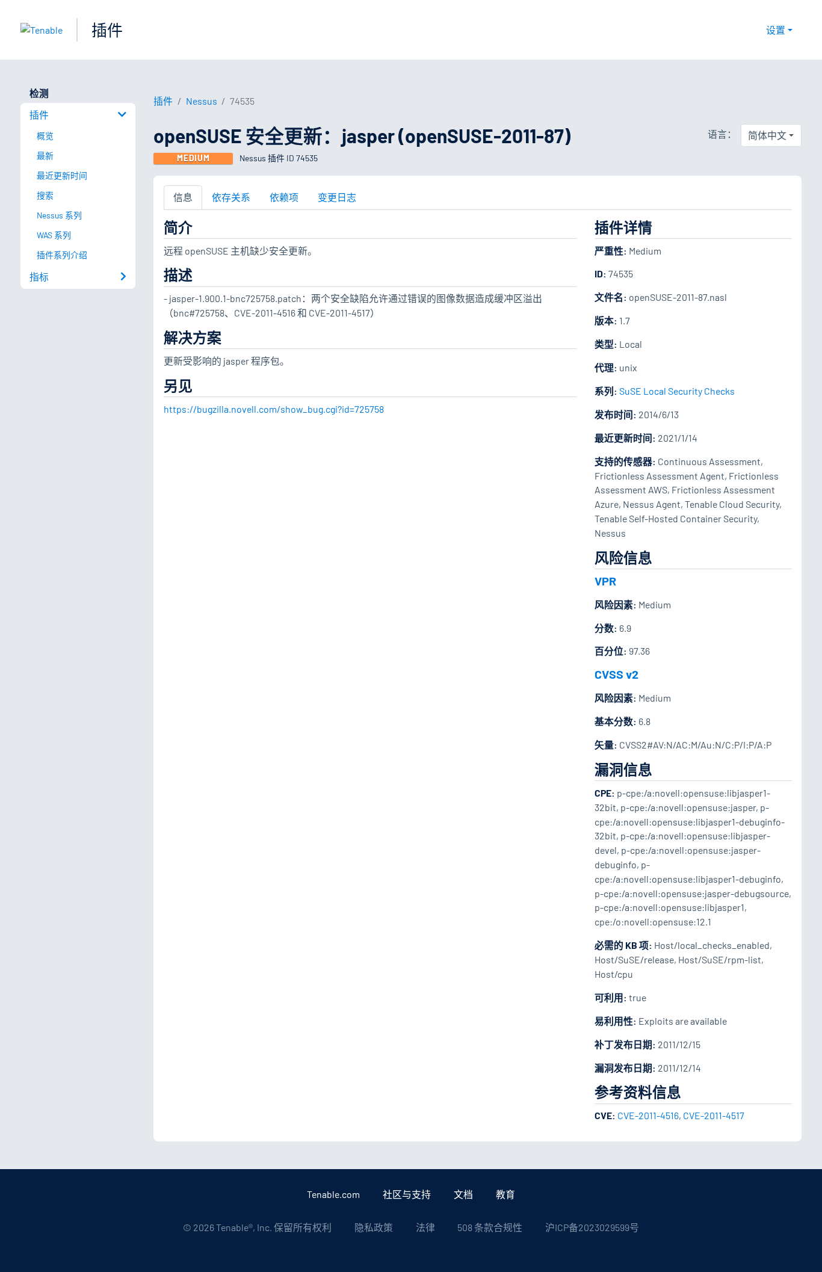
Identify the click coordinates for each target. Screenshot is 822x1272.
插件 (107, 29)
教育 (505, 1194)
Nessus (201, 101)
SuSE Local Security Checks (677, 391)
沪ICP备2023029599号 (592, 1227)
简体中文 (767, 135)
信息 (183, 197)
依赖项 (284, 197)
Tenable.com (333, 1194)
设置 (775, 30)
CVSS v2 (616, 674)
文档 (463, 1194)
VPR (605, 580)
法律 (425, 1227)
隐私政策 (373, 1227)
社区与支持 (407, 1194)
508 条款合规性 (489, 1227)
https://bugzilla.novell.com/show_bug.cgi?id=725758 (274, 409)
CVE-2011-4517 (713, 1115)
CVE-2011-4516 (648, 1115)
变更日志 (337, 197)
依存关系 (231, 197)
